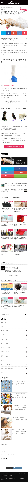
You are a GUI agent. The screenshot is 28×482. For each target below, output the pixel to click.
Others (2, 373)
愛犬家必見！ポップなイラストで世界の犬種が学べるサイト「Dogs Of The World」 (19, 384)
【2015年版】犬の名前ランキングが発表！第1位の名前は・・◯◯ (19, 419)
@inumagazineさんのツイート (8, 454)
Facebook (16, 275)
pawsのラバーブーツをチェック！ (13, 146)
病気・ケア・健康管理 (7, 368)
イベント (3, 334)
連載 (2, 326)
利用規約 (7, 473)
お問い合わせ (5, 475)
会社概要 (2, 473)
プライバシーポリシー (14, 473)
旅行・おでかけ (5, 356)
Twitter (11, 275)
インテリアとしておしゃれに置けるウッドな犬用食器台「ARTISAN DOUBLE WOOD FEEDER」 (19, 408)
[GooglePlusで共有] (14, 33)
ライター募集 (11, 475)
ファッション (4, 339)
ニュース (3, 322)
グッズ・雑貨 (4, 154)
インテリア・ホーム (6, 351)
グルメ (2, 360)
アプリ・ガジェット (6, 347)
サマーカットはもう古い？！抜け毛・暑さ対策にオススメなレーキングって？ (19, 432)
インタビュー (4, 330)
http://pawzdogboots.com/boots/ (8, 85)
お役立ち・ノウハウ (6, 364)
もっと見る (9, 468)
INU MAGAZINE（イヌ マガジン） (13, 478)
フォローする (18, 468)
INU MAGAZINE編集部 (11, 268)
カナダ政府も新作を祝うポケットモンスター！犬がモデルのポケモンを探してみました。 (19, 396)
